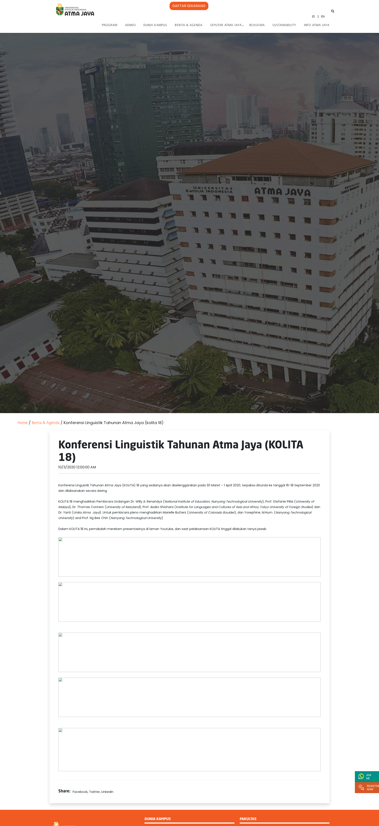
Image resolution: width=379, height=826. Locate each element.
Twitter (94, 792)
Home (23, 423)
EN (323, 16)
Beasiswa (257, 25)
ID (313, 16)
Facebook (80, 792)
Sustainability (284, 25)
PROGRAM (109, 25)
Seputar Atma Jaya (226, 25)
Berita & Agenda (188, 25)
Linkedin (107, 792)
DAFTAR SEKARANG (189, 5)
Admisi (130, 25)
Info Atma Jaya (316, 25)
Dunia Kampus (155, 25)
